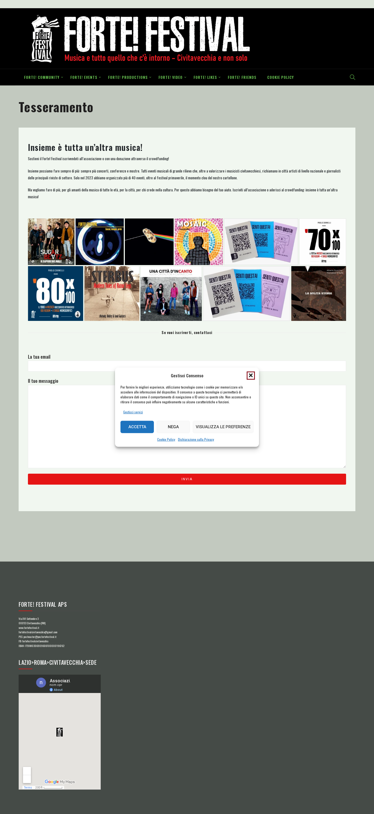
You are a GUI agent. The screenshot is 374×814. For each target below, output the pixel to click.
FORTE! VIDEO (171, 77)
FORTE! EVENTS (83, 77)
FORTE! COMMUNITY (41, 77)
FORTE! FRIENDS (242, 77)
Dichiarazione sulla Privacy (196, 439)
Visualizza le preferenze (223, 426)
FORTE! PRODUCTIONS (128, 77)
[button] (251, 375)
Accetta (137, 426)
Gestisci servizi (133, 411)
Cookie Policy (166, 439)
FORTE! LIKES (205, 77)
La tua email (39, 356)
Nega (173, 426)
